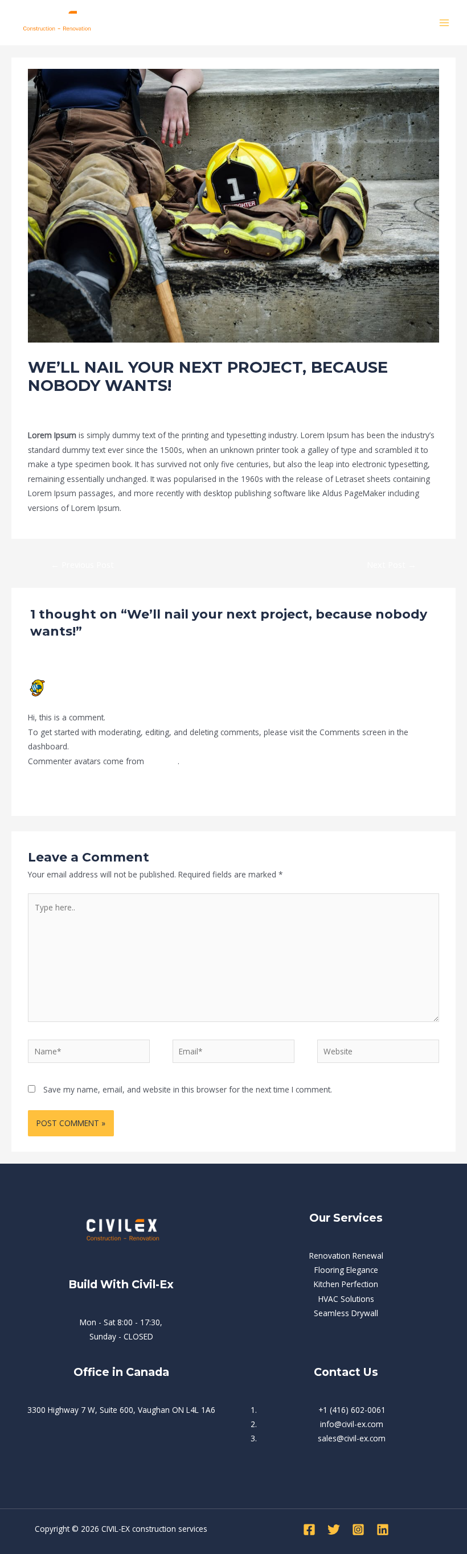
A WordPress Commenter (94, 683)
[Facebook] (309, 1529)
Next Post (391, 564)
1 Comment (49, 406)
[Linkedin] (382, 1529)
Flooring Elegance (346, 1269)
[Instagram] (358, 1529)
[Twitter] (333, 1529)
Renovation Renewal (346, 1255)
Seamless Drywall (346, 1313)
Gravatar (162, 761)
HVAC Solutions (346, 1298)
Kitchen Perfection (346, 1284)
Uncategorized (104, 406)
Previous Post (82, 564)
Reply (429, 789)
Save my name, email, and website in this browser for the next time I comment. (187, 1089)
